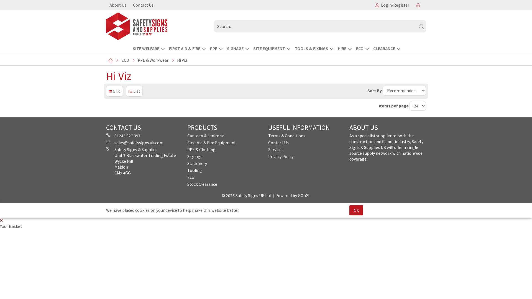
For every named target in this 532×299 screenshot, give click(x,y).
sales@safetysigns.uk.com (138, 142)
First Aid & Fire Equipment (211, 142)
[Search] (421, 26)
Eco (190, 177)
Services (275, 149)
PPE (213, 48)
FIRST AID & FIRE (184, 48)
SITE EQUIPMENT (269, 48)
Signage (195, 156)
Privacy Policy (280, 156)
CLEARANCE (384, 48)
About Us (117, 5)
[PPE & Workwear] (158, 26)
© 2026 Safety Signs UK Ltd (246, 195)
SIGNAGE (235, 48)
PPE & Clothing (201, 149)
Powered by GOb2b (293, 195)
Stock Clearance (202, 184)
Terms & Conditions (286, 135)
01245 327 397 (127, 135)
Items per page (394, 106)
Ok (356, 210)
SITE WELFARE (146, 48)
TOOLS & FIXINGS (311, 48)
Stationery (197, 163)
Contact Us (143, 5)
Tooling (194, 170)
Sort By (374, 90)
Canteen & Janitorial (206, 135)
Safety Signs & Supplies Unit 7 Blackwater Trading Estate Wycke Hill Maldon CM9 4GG (145, 161)
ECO (360, 48)
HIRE (342, 48)
